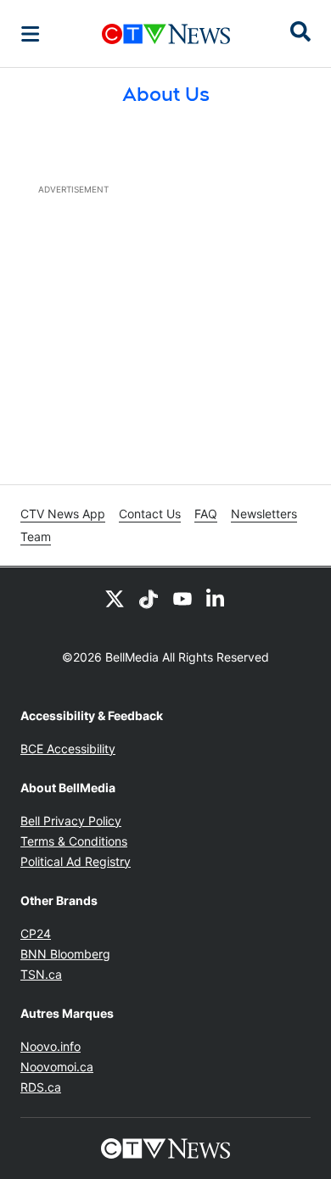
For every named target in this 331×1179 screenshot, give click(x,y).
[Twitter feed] (114, 598)
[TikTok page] (148, 598)
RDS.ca (40, 1087)
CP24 (35, 933)
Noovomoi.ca (56, 1066)
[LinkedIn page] (216, 598)
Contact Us (150, 513)
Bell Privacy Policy (70, 820)
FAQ (205, 513)
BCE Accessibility (67, 748)
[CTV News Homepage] (166, 34)
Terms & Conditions (73, 841)
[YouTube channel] (182, 598)
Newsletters (264, 513)
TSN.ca (41, 974)
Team (35, 536)
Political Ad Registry (75, 861)
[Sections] (31, 34)
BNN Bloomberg (65, 954)
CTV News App (62, 513)
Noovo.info (50, 1046)
